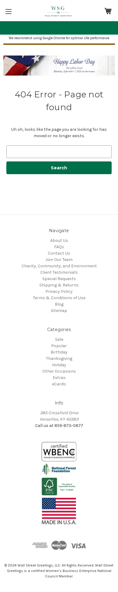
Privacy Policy (59, 291)
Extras (59, 377)
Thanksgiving (59, 358)
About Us (59, 240)
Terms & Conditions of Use (59, 297)
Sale (59, 339)
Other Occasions (59, 371)
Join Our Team (59, 259)
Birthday (59, 352)
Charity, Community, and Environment (59, 266)
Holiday (59, 364)
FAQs (59, 246)
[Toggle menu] (8, 11)
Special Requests (59, 278)
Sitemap (59, 310)
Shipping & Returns (59, 285)
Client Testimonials (59, 272)
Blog (59, 304)
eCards (59, 384)
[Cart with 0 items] (108, 11)
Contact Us (59, 253)
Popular (59, 345)
